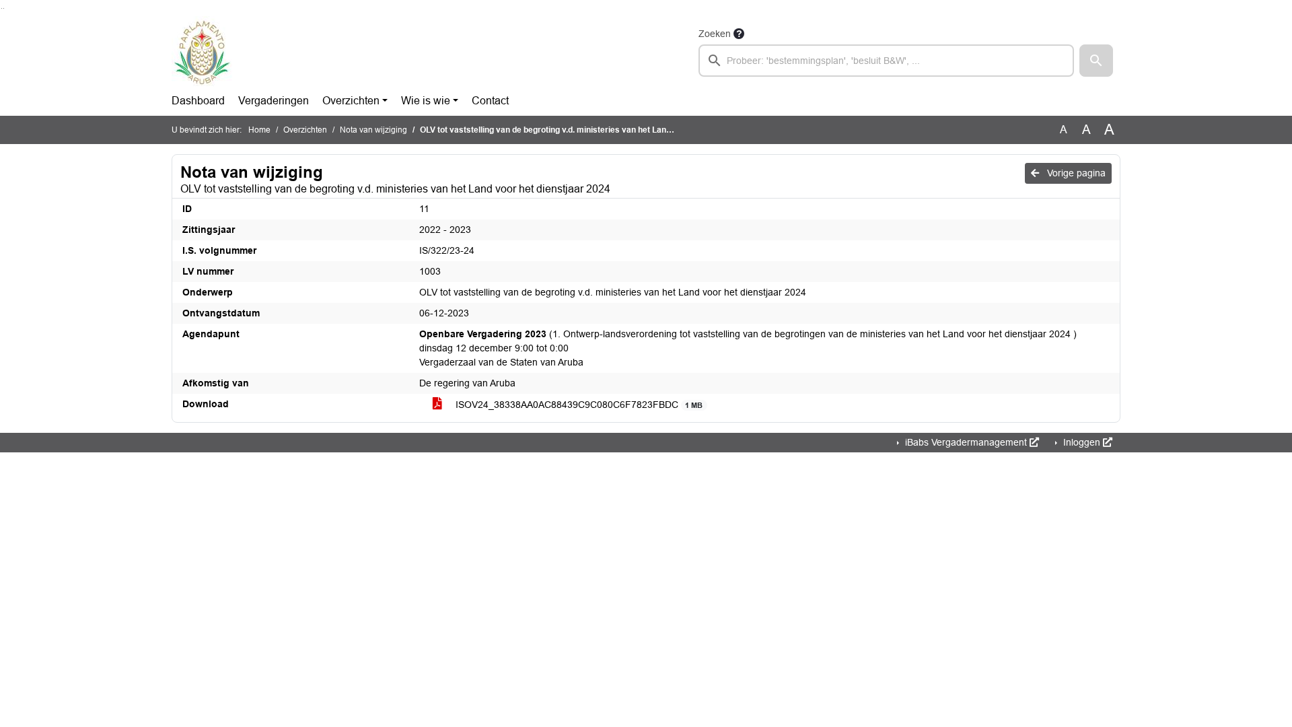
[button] (1096, 60)
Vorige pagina (1075, 173)
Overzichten (351, 100)
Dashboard (198, 100)
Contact (490, 100)
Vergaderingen (273, 100)
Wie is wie (425, 100)
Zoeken (714, 33)
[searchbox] (886, 60)
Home (259, 130)
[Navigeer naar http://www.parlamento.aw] (202, 51)
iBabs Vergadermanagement (966, 442)
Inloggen (1082, 442)
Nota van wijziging (373, 130)
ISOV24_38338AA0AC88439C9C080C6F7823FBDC (578, 404)
